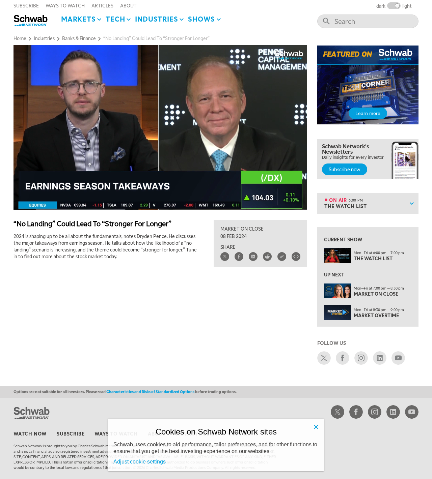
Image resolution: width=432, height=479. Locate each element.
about (128, 5)
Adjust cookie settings (139, 462)
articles (102, 5)
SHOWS (201, 18)
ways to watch (65, 5)
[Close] (316, 426)
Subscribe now (344, 169)
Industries (156, 18)
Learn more (367, 113)
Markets (78, 18)
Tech (115, 18)
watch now (30, 433)
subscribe (26, 5)
